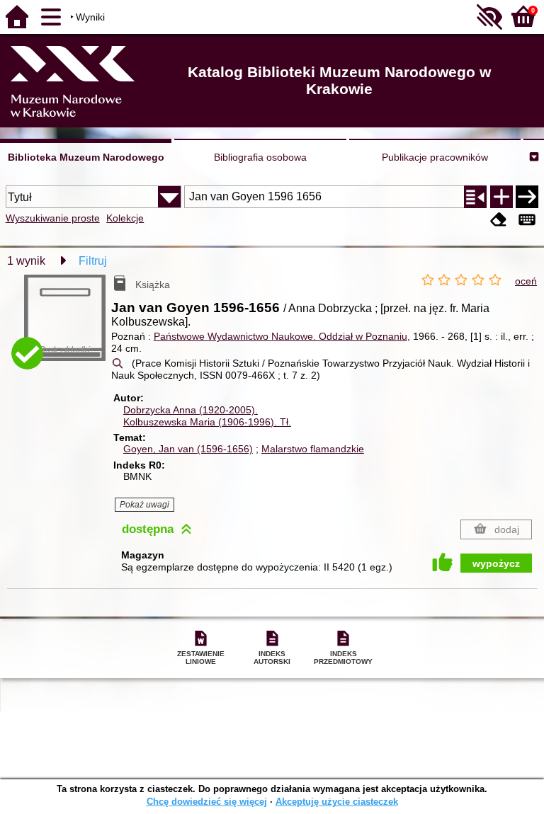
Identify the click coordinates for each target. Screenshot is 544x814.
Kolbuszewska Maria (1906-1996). (207, 422)
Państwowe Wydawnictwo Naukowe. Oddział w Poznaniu (280, 336)
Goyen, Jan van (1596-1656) (188, 448)
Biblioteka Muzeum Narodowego (86, 157)
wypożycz (496, 563)
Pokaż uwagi (144, 504)
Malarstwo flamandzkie (312, 448)
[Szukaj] (527, 196)
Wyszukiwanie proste (53, 218)
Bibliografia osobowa (260, 157)
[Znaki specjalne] (527, 220)
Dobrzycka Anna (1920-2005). (190, 409)
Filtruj (93, 261)
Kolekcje (125, 218)
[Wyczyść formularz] (498, 220)
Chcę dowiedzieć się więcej (207, 801)
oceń (526, 281)
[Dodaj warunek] (501, 196)
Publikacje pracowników (435, 157)
